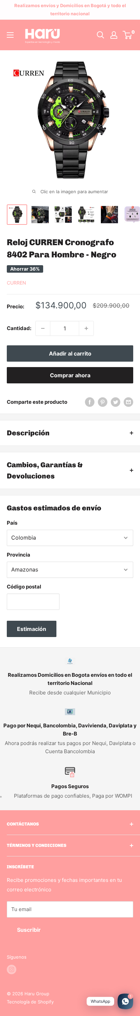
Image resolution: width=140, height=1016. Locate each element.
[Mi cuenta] (113, 35)
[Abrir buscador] (100, 35)
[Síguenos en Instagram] (11, 969)
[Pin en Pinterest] (102, 402)
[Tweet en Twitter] (115, 402)
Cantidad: (19, 328)
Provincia (18, 554)
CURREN (16, 283)
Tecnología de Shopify (30, 1001)
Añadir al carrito (70, 353)
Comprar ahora (70, 375)
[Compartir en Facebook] (89, 402)
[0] (127, 35)
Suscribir (29, 929)
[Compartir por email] (128, 402)
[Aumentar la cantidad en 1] (86, 328)
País (12, 523)
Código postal (24, 586)
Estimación (31, 628)
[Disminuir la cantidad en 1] (43, 328)
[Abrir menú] (10, 35)
